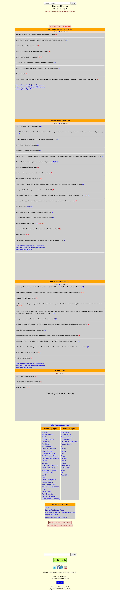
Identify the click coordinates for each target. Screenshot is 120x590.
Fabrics (44, 461)
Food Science (66, 434)
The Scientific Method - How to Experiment (60, 512)
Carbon (63, 461)
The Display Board (51, 515)
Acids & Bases (66, 444)
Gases (63, 451)
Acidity (44, 437)
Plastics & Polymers (49, 480)
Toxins (44, 489)
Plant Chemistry (47, 494)
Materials (45, 463)
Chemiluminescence (49, 453)
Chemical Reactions (49, 449)
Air (62, 446)
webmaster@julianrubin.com (60, 578)
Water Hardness (47, 482)
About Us (61, 572)
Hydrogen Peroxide (48, 484)
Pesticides (64, 475)
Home (47, 508)
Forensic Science (67, 437)
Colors (63, 449)
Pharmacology (66, 439)
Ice (62, 472)
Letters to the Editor (71, 572)
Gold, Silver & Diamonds (69, 442)
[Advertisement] (60, 18)
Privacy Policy (47, 572)
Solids (44, 477)
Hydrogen (64, 458)
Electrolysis (46, 442)
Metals (44, 475)
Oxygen (64, 456)
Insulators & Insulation (49, 470)
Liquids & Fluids (47, 472)
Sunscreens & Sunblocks (50, 487)
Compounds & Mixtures (50, 465)
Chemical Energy (48, 439)
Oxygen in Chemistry (49, 496)
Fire (62, 453)
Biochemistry (65, 432)
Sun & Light (65, 468)
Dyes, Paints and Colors (50, 458)
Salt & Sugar (46, 491)
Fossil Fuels (46, 444)
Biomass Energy (47, 446)
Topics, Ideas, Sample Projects (56, 517)
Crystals (45, 432)
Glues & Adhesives (48, 468)
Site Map (55, 572)
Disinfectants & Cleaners (50, 456)
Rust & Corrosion (48, 451)
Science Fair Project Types (54, 510)
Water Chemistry (47, 434)
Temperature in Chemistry (51, 499)
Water (63, 470)
